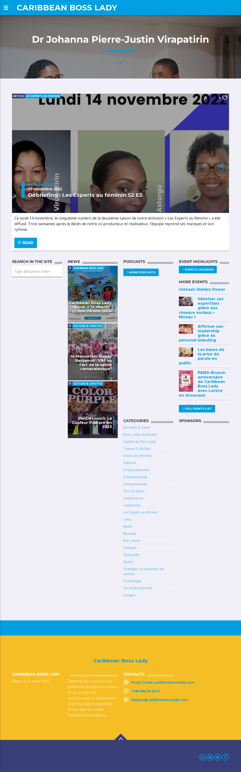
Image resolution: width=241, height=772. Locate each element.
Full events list (198, 408)
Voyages (129, 595)
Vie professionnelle (137, 588)
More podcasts (142, 272)
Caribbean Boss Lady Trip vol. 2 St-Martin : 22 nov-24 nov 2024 (90, 307)
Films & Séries (134, 491)
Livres (127, 519)
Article (18, 96)
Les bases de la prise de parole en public (201, 356)
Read (28, 243)
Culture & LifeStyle (87, 326)
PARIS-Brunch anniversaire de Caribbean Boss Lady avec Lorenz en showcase (202, 384)
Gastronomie (133, 498)
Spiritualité (131, 554)
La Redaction (40, 184)
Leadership (131, 505)
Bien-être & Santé (136, 427)
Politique (130, 547)
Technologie (132, 581)
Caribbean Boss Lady (67, 7)
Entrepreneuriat (135, 477)
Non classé (131, 540)
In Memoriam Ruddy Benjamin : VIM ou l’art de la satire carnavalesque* (91, 362)
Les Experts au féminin (43, 96)
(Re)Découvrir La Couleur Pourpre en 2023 (92, 422)
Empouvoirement (136, 470)
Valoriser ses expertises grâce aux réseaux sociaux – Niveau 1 (201, 308)
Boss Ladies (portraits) (140, 434)
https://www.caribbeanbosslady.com (162, 682)
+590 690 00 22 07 (145, 691)
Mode (127, 526)
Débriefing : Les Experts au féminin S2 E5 (85, 195)
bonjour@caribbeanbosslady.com (159, 699)
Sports (128, 562)
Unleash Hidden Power (202, 289)
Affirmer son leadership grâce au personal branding (201, 333)
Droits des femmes (138, 455)
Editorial (129, 463)
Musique (129, 533)
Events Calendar (199, 269)
